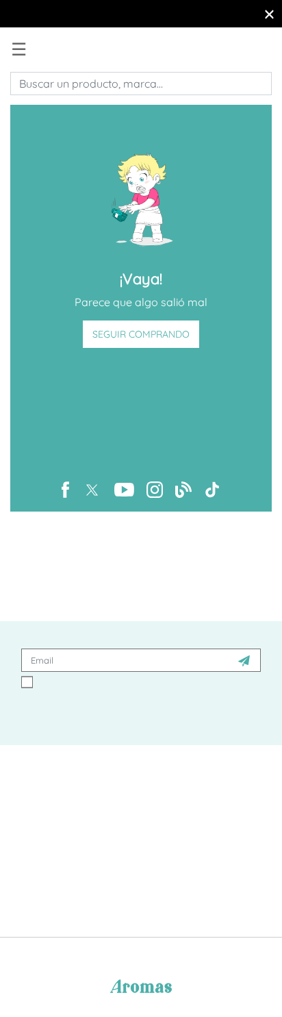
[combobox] (141, 83)
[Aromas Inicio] (29, 48)
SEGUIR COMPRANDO (141, 334)
